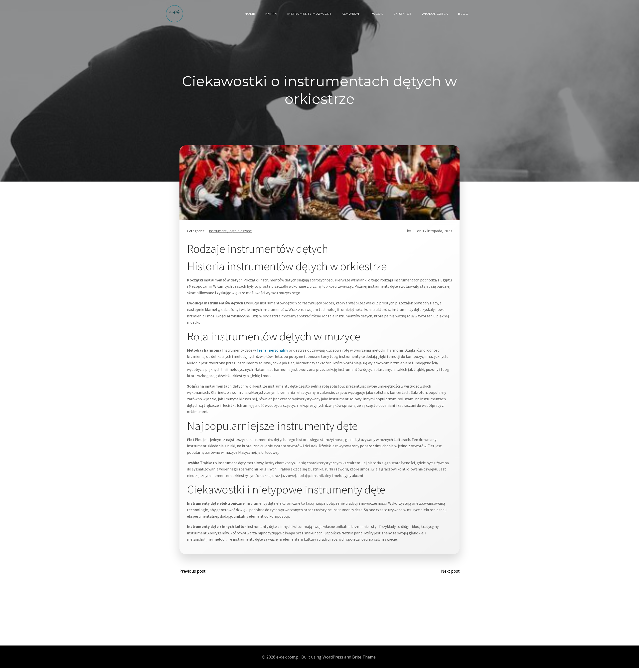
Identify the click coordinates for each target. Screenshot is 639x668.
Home (250, 13)
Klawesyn (351, 13)
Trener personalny (272, 350)
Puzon (377, 13)
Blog (463, 13)
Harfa (271, 13)
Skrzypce (402, 13)
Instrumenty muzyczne (309, 13)
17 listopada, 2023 (437, 230)
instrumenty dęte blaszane (230, 230)
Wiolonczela (435, 13)
